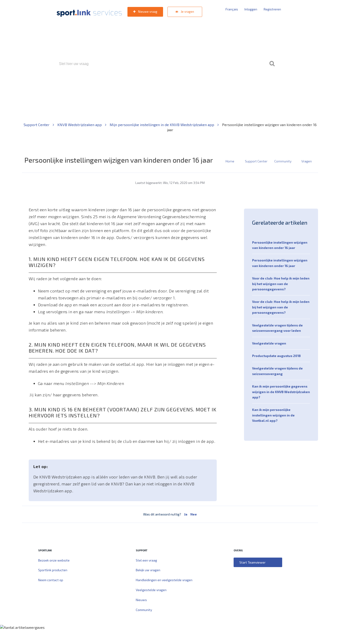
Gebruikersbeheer (225, 83)
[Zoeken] (272, 64)
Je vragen (187, 11)
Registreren (272, 9)
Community (282, 161)
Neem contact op (50, 580)
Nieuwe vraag (147, 11)
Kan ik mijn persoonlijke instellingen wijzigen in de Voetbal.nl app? (273, 415)
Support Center (37, 124)
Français (232, 9)
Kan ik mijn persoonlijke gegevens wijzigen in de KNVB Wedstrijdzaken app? (281, 391)
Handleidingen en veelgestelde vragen (164, 580)
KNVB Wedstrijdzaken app (80, 124)
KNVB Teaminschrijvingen (160, 83)
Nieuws (141, 600)
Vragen (306, 161)
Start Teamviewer (252, 562)
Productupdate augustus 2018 (276, 356)
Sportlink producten (52, 570)
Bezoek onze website (54, 560)
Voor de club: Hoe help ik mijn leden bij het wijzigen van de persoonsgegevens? (280, 283)
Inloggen (250, 9)
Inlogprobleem (195, 83)
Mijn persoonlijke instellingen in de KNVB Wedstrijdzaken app (162, 124)
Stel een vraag (146, 560)
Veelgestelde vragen (269, 343)
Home (230, 161)
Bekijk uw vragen (148, 570)
